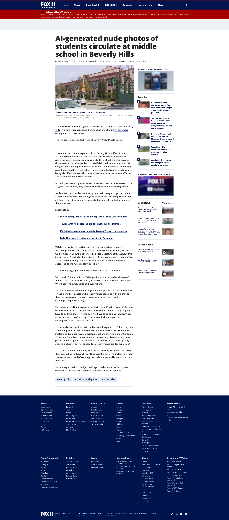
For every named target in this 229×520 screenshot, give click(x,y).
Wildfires (69, 427)
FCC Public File (147, 479)
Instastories (108, 379)
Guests (94, 407)
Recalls (43, 424)
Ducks (118, 430)
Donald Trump (71, 467)
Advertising (146, 476)
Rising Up (145, 440)
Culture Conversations (150, 445)
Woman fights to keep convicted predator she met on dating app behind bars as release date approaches (149, 232)
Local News (144, 202)
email (186, 514)
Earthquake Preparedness (76, 421)
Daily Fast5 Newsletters (50, 487)
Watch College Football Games (176, 465)
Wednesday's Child (149, 415)
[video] (168, 252)
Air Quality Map (72, 415)
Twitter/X (44, 476)
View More (167, 203)
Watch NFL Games (174, 461)
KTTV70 (145, 451)
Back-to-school (97, 415)
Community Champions (151, 426)
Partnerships (146, 498)
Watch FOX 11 (174, 403)
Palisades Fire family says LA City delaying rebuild (148, 272)
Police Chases (46, 413)
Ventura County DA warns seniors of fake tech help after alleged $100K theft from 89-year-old (161, 108)
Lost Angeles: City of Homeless (149, 422)
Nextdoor (44, 473)
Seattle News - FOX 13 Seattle (125, 472)
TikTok (43, 467)
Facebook (45, 461)
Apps (168, 415)
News (44, 403)
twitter (172, 514)
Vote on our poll (97, 421)
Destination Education (150, 434)
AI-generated (121, 129)
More (161, 5)
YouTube (44, 470)
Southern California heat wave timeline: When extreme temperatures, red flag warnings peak (161, 123)
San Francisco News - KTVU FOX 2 (124, 462)
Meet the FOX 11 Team (151, 464)
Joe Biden (70, 470)
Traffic (68, 410)
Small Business (97, 464)
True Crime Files (148, 418)
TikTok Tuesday (97, 424)
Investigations (147, 443)
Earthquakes (71, 418)
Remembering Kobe (149, 448)
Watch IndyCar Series (175, 475)
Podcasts (44, 484)
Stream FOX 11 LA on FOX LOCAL (153, 69)
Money (95, 458)
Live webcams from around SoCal (177, 419)
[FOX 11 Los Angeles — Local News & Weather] (49, 5)
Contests (145, 461)
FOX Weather (71, 430)
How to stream (47, 479)
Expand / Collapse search (186, 5)
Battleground (71, 479)
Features (146, 403)
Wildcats (119, 424)
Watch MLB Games (174, 469)
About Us (146, 458)
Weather (70, 403)
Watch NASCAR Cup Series (177, 472)
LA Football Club (122, 433)
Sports (119, 403)
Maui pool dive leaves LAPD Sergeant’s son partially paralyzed (161, 162)
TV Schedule (146, 467)
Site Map (145, 501)
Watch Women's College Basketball (176, 484)
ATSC (144, 489)
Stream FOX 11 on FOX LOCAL (176, 408)
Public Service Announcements (148, 485)
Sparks (119, 441)
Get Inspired (146, 437)
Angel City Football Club (125, 435)
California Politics (72, 461)
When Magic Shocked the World (151, 430)
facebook (167, 514)
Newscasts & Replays (175, 412)
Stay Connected (49, 458)
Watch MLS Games (174, 491)
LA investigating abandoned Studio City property (148, 250)
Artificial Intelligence (86, 379)
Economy (95, 461)
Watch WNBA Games (175, 488)
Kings (118, 427)
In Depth (145, 413)
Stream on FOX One (177, 458)
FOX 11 (74, 61)
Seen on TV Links (97, 418)
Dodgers (119, 418)
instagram (176, 514)
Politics (44, 427)
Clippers (119, 415)
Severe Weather (72, 424)
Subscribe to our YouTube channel (154, 174)
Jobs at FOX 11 (147, 473)
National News (46, 415)
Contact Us (146, 495)
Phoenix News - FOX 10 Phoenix (125, 467)
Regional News (124, 458)
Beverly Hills (83, 61)
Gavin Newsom (72, 473)
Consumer (45, 421)
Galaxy (119, 438)
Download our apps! (49, 481)
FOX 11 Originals (148, 407)
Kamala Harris (71, 476)
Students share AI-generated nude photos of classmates (80, 112)
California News (47, 410)
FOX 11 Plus (146, 492)
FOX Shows (146, 470)
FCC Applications (148, 481)
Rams (118, 407)
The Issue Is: (146, 410)
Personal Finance (97, 467)
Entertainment (46, 418)
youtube (181, 514)
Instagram (45, 464)
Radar (68, 413)
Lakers (119, 413)
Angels (119, 421)
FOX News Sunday (48, 430)
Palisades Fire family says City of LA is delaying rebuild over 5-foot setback (149, 210)
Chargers (119, 410)
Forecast (69, 407)
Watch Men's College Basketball (175, 479)
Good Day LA (98, 403)
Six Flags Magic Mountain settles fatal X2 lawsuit (147, 261)
